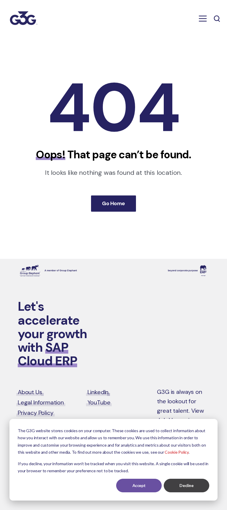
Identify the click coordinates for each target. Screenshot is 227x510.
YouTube (99, 402)
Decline (186, 485)
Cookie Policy (177, 452)
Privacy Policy (35, 413)
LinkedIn (98, 392)
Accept (138, 485)
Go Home (113, 203)
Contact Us (184, 307)
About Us (30, 392)
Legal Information (41, 402)
